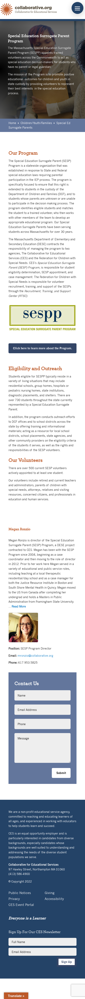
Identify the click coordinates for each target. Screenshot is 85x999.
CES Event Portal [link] (21, 905)
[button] (77, 8)
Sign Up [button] (66, 961)
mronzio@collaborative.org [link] (35, 655)
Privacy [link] (14, 899)
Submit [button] (61, 773)
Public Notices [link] (19, 893)
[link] (29, 9)
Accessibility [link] (54, 899)
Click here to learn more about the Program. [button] (42, 348)
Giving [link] (49, 893)
